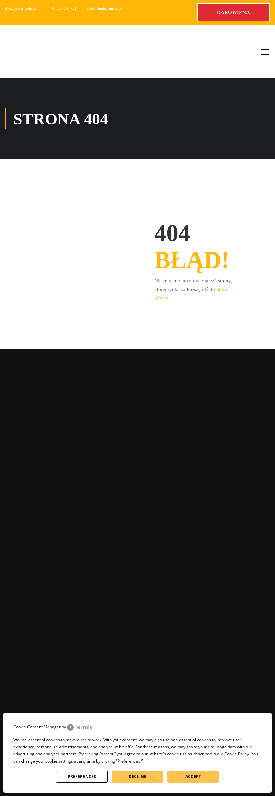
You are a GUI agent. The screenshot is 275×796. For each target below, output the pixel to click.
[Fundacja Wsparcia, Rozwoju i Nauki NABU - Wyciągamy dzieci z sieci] (32, 51)
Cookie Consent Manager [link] (37, 727)
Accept (193, 776)
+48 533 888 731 (62, 8)
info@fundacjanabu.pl (104, 8)
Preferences (82, 776)
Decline (137, 776)
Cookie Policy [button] (236, 754)
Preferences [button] (128, 761)
